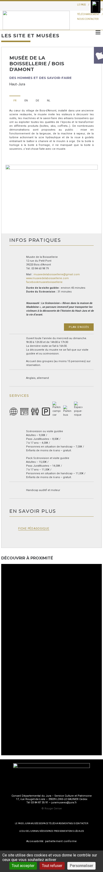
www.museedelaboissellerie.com (47, 278)
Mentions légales (73, 831)
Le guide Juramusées (32, 831)
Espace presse (53, 831)
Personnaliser (81, 865)
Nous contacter (87, 19)
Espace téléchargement (54, 823)
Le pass (81, 4)
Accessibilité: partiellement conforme (51, 841)
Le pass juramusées (27, 823)
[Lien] (36, 20)
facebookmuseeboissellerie (44, 282)
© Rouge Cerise (51, 808)
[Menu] (98, 32)
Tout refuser (52, 865)
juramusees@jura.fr (64, 802)
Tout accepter (23, 865)
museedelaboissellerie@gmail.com (57, 274)
